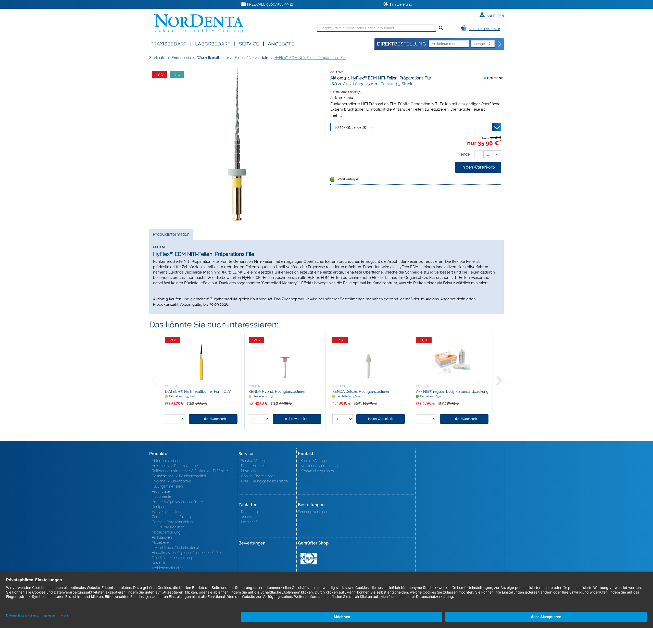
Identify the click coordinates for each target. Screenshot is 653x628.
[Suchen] (441, 28)
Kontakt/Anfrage (313, 461)
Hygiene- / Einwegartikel (172, 481)
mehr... (336, 115)
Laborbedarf (212, 43)
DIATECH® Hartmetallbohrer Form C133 (198, 391)
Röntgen (158, 507)
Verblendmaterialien (168, 568)
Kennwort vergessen (317, 471)
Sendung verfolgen (313, 512)
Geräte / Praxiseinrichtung (173, 522)
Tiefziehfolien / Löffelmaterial (175, 548)
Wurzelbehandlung (167, 512)
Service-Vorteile (253, 461)
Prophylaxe (161, 491)
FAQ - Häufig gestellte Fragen (264, 481)
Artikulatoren (162, 537)
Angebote (281, 43)
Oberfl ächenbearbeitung (172, 558)
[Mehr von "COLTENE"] (493, 78)
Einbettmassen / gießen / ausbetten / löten (187, 553)
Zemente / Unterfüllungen (173, 517)
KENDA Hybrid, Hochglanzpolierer (277, 391)
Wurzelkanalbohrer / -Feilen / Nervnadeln (232, 58)
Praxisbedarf (168, 43)
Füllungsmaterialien (167, 486)
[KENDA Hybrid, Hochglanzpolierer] (285, 362)
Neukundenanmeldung (318, 466)
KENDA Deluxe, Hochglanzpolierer (361, 391)
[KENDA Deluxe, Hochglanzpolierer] (368, 362)
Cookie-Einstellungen (258, 476)
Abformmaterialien (166, 461)
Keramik (158, 563)
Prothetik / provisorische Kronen (178, 502)
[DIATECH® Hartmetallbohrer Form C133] (201, 362)
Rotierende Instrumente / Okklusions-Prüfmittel (190, 471)
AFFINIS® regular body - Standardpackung (452, 391)
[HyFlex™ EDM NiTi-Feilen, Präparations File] (237, 144)
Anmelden (495, 16)
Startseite (157, 58)
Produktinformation (171, 236)
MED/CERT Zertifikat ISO (308, 558)
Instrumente (161, 496)
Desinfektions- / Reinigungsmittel (179, 476)
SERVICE (249, 43)
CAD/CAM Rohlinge (168, 527)
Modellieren (161, 542)
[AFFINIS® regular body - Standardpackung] (452, 362)
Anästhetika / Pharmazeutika (175, 466)
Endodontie (181, 58)
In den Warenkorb (478, 167)
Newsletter (250, 471)
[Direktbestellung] (500, 44)
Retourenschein (254, 466)
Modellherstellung (166, 532)
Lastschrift (249, 522)
